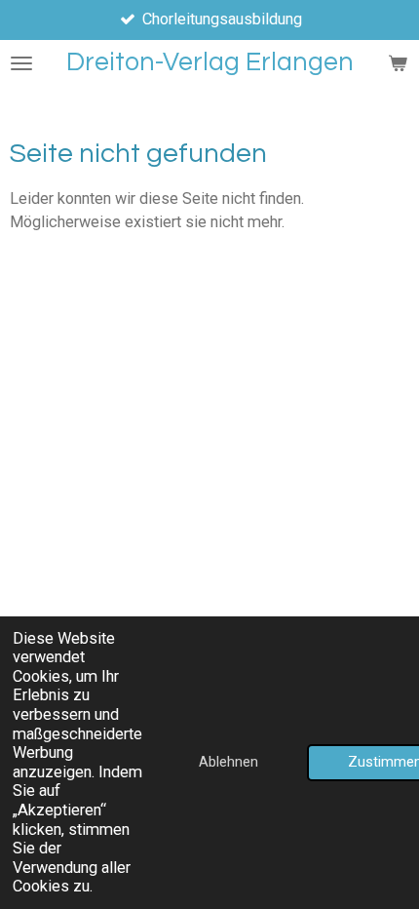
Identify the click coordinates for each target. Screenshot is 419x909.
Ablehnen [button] (228, 762)
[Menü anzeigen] (21, 63)
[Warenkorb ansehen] (397, 63)
